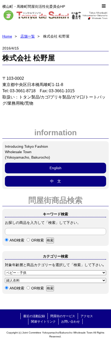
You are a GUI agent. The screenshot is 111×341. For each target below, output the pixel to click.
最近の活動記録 (34, 316)
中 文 (55, 181)
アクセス (87, 316)
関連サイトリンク (43, 321)
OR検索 (37, 240)
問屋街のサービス (62, 316)
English (55, 168)
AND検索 (17, 240)
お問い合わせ (70, 321)
